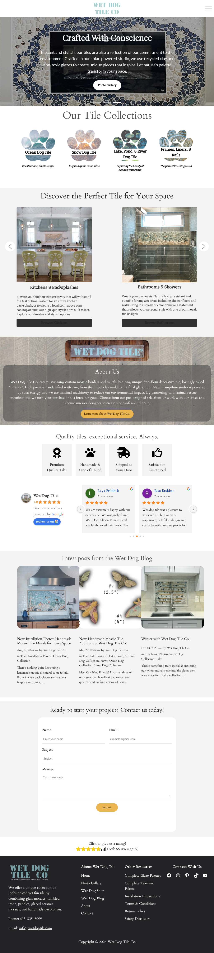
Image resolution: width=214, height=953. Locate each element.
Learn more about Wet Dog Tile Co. (107, 414)
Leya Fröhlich (108, 490)
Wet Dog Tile (45, 495)
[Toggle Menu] (208, 8)
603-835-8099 (31, 918)
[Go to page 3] (137, 536)
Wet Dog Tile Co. (54, 650)
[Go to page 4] (140, 536)
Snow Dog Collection (108, 665)
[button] (97, 102)
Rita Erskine (164, 490)
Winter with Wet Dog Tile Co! (165, 639)
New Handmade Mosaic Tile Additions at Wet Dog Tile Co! (103, 641)
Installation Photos (39, 656)
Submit (107, 807)
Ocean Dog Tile (38, 152)
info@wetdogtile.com (35, 928)
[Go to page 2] (133, 536)
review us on (45, 521)
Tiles (23, 656)
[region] (107, 61)
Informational (98, 656)
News (104, 661)
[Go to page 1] (130, 536)
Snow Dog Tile (84, 152)
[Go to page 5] (143, 536)
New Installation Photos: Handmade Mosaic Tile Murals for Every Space (44, 641)
